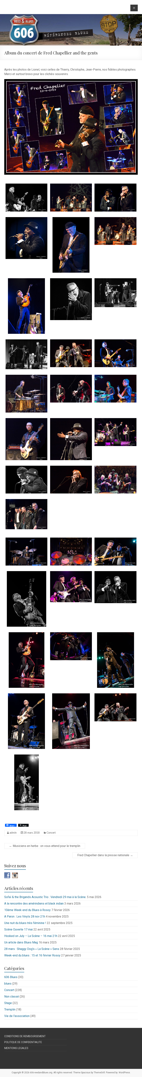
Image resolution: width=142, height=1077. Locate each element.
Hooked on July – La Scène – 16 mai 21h (30, 936)
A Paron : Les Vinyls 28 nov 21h (24, 916)
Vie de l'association (17, 1016)
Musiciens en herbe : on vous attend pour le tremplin (44, 846)
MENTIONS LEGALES (16, 1048)
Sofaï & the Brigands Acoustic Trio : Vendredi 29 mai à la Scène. (45, 897)
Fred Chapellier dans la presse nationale (105, 855)
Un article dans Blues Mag (21, 942)
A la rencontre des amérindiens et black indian (34, 903)
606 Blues (10, 977)
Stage (8, 1003)
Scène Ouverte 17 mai (18, 929)
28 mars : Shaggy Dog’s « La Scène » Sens (31, 949)
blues (7, 983)
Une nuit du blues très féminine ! (25, 923)
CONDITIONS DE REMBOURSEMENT (25, 1036)
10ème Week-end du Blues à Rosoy (27, 910)
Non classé (11, 996)
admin (13, 833)
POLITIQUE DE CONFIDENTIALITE (23, 1042)
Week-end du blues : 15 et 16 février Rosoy (32, 955)
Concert (51, 833)
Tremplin (9, 1009)
